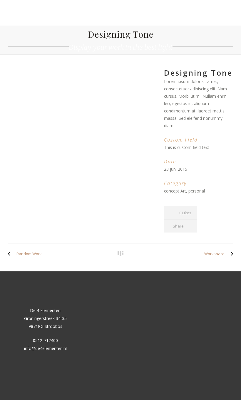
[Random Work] (11, 254)
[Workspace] (230, 254)
